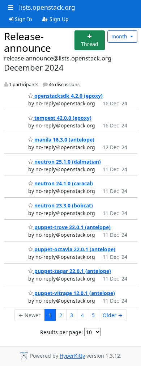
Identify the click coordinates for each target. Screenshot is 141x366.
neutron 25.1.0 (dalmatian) (67, 161)
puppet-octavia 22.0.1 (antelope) (74, 249)
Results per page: (61, 332)
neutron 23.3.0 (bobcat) (63, 205)
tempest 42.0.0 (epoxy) (62, 117)
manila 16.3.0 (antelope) (63, 139)
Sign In (22, 19)
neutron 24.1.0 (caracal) (63, 183)
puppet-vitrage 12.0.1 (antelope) (74, 293)
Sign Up (58, 19)
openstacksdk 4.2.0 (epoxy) (68, 95)
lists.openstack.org (47, 7)
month (120, 36)
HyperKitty (72, 356)
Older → (113, 315)
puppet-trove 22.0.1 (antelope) (72, 227)
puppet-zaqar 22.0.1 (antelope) (72, 271)
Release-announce (27, 42)
